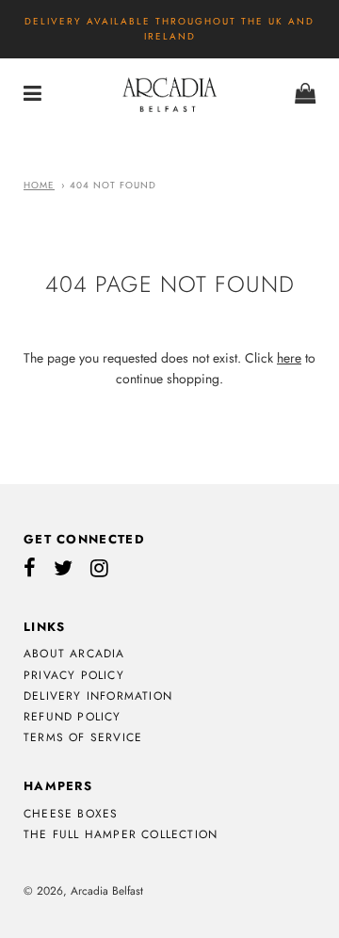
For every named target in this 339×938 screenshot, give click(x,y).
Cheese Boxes (71, 813)
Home (39, 185)
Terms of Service (83, 737)
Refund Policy (72, 716)
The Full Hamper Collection (121, 834)
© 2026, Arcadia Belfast (83, 890)
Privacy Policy (74, 675)
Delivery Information (98, 695)
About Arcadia (74, 653)
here (289, 357)
